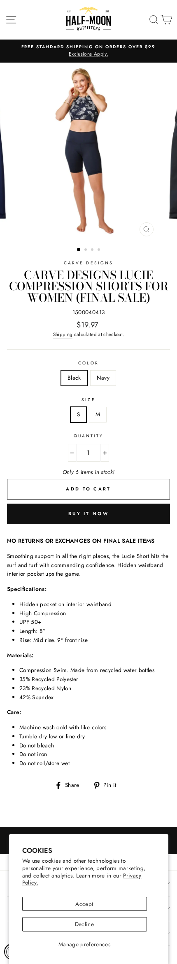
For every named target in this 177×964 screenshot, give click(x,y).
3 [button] (93, 250)
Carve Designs (88, 263)
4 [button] (100, 250)
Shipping (63, 334)
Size (88, 400)
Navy (103, 377)
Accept (84, 904)
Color (88, 363)
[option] (88, 51)
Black (74, 377)
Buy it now (88, 513)
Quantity (88, 436)
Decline (84, 924)
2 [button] (86, 250)
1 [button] (79, 250)
